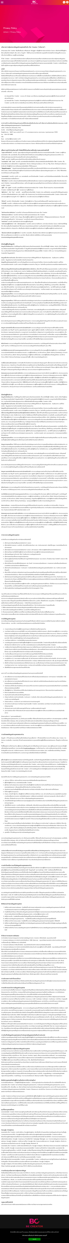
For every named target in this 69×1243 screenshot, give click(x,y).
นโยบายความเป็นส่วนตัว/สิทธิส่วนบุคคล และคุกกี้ (34, 1235)
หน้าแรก (6, 32)
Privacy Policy (10, 28)
